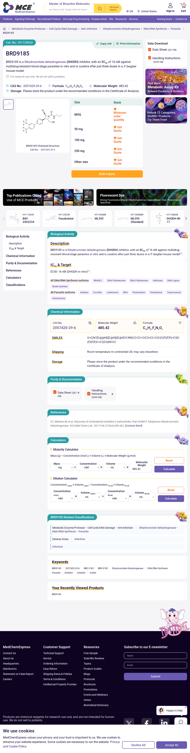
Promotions (90, 689)
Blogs (87, 673)
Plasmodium (138, 292)
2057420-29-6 (32, 86)
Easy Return (50, 668)
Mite (125, 292)
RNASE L (98, 280)
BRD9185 (8, 32)
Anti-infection (89, 28)
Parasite (176, 28)
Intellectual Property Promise (59, 684)
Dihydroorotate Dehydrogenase (121, 28)
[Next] (186, 218)
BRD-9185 (103, 568)
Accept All (171, 745)
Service (47, 658)
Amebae (84, 292)
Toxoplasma (156, 292)
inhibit (93, 573)
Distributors (10, 668)
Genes (87, 699)
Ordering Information (55, 663)
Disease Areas (60, 539)
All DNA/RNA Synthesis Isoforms (69, 280)
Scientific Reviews (94, 658)
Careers (7, 679)
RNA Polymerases (139, 280)
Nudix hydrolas (60, 286)
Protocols (89, 679)
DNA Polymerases (116, 280)
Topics (87, 663)
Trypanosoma (174, 292)
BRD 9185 (89, 568)
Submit (155, 676)
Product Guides (92, 668)
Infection (80, 539)
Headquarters (11, 663)
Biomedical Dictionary (96, 705)
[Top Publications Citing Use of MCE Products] (48, 205)
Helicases (158, 280)
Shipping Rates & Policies (57, 673)
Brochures (90, 684)
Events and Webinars (96, 694)
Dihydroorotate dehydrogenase (45, 62)
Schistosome (58, 298)
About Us (8, 658)
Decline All (138, 745)
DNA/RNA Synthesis (155, 28)
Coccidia (97, 292)
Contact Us (9, 653)
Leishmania (112, 292)
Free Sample (91, 653)
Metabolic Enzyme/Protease (28, 28)
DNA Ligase (173, 280)
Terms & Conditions (54, 679)
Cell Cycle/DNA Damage (63, 28)
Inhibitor (69, 573)
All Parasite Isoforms (62, 292)
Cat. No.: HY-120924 (19, 42)
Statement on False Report (18, 673)
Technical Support (53, 653)
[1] (181, 253)
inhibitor (81, 573)
